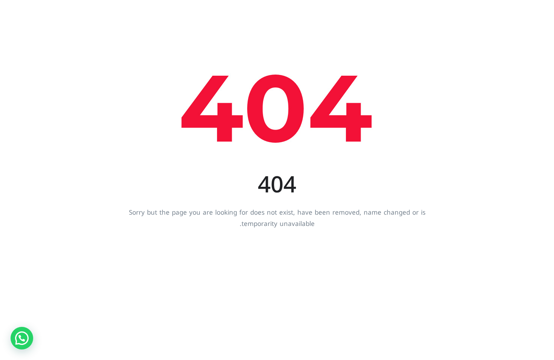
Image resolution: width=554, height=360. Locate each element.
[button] (22, 338)
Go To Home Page (277, 250)
